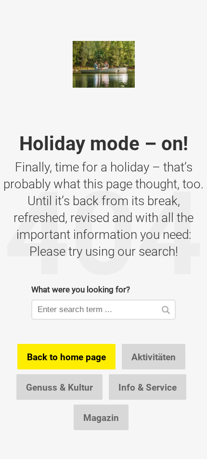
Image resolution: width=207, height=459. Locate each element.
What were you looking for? (80, 289)
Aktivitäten (153, 357)
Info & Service (147, 387)
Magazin (101, 417)
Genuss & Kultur (59, 387)
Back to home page (66, 357)
